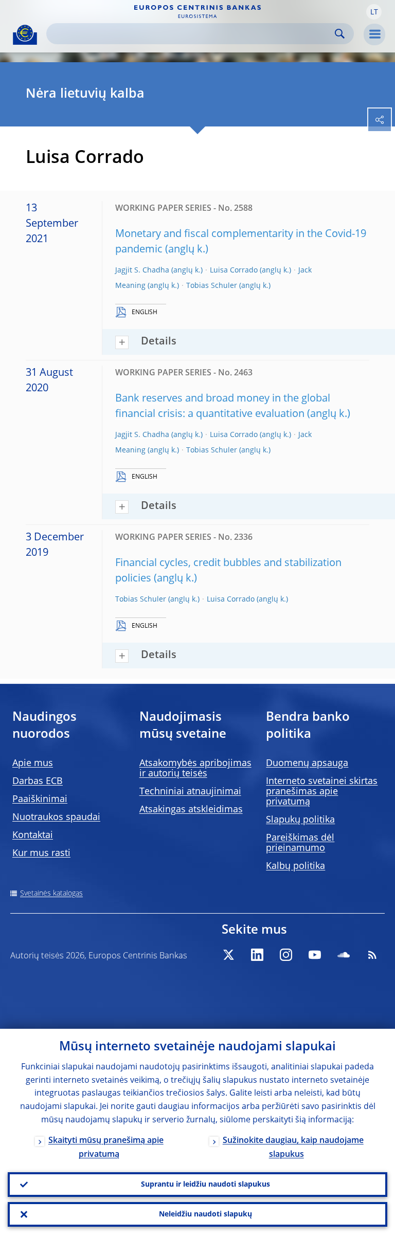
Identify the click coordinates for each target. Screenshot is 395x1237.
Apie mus (32, 763)
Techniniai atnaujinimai (190, 791)
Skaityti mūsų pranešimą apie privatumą (106, 1148)
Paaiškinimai (39, 799)
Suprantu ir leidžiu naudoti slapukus (205, 1184)
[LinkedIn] (257, 954)
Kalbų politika (295, 866)
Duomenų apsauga (307, 763)
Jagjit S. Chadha (142, 270)
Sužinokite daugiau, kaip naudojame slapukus (293, 1148)
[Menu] (374, 34)
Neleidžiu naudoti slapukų (205, 1214)
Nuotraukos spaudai (56, 817)
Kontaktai (32, 835)
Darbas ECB (37, 781)
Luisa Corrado (234, 270)
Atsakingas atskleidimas (191, 809)
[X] (228, 954)
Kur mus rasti (41, 853)
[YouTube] (314, 954)
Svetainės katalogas (51, 893)
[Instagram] (286, 954)
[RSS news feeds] (372, 954)
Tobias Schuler (211, 285)
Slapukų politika (300, 820)
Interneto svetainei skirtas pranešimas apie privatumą (322, 792)
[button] (374, 12)
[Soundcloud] (343, 954)
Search (339, 34)
